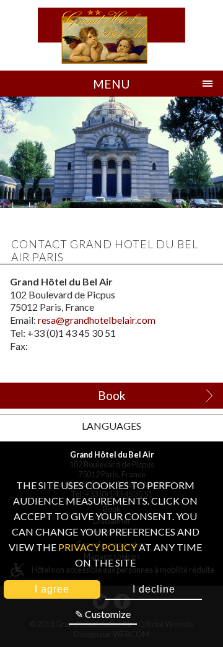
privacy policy (97, 547)
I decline (154, 589)
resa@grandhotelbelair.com (96, 320)
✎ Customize (103, 614)
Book (112, 395)
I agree (52, 589)
